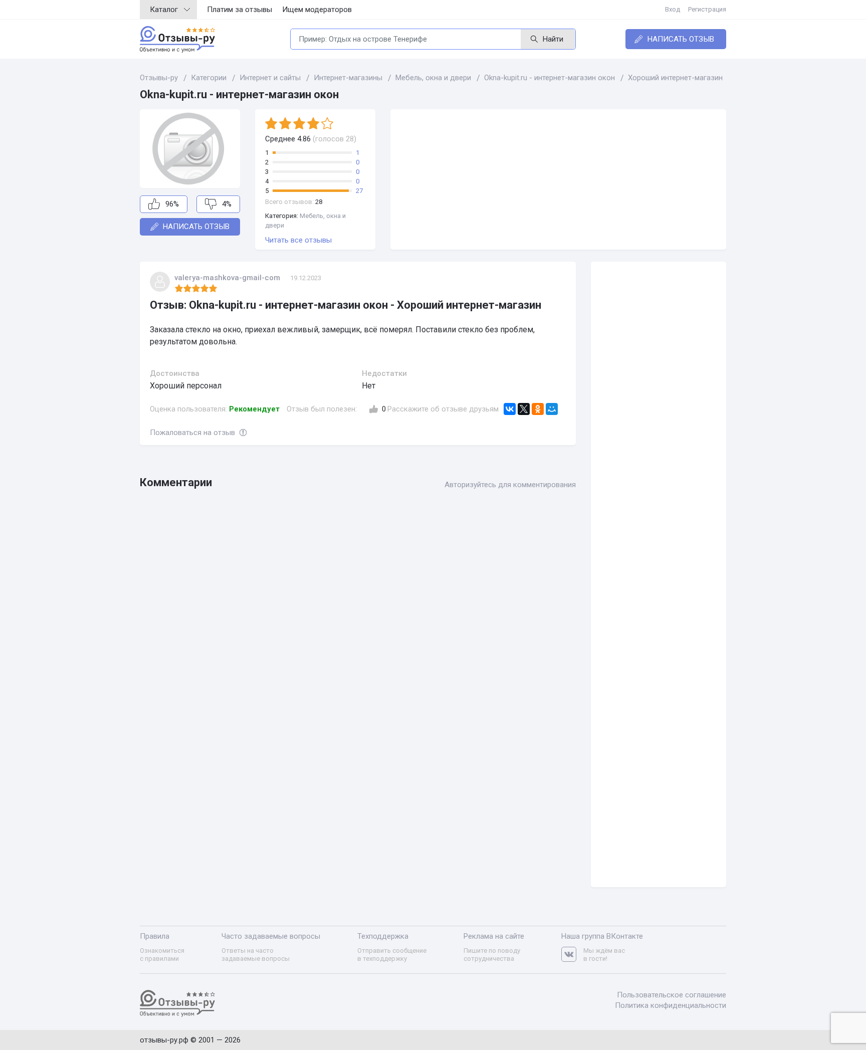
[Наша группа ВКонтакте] (572, 954)
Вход (672, 9)
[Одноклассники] (538, 409)
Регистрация (707, 9)
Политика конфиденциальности (670, 1005)
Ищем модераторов (317, 9)
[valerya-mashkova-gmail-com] (160, 282)
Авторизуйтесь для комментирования (510, 484)
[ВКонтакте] (510, 409)
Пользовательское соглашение (671, 994)
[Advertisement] (558, 179)
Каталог (164, 9)
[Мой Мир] (552, 409)
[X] (524, 409)
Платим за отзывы (239, 9)
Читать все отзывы (298, 240)
